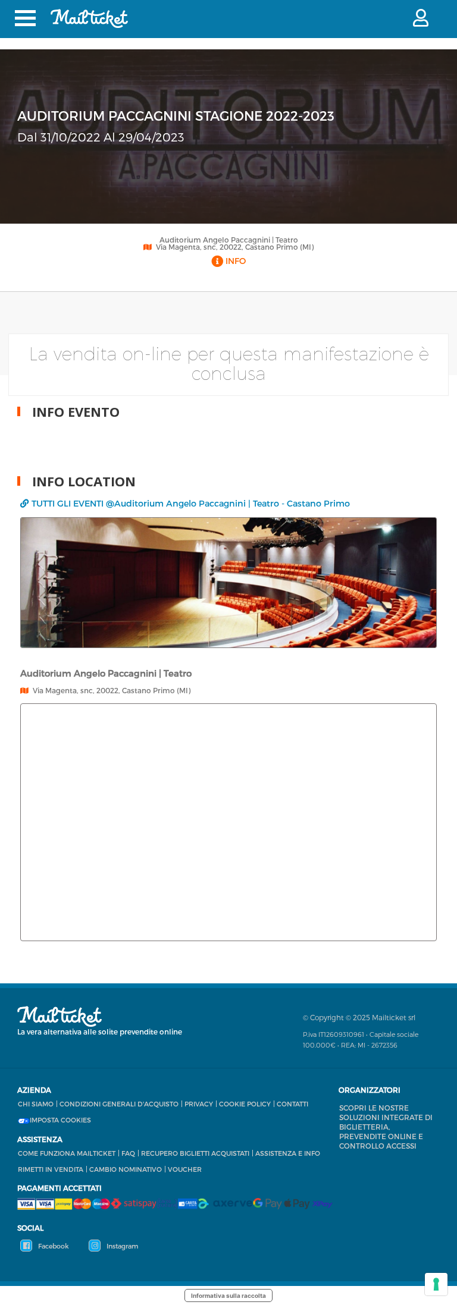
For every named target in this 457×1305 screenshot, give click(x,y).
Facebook (52, 1246)
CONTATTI (292, 1103)
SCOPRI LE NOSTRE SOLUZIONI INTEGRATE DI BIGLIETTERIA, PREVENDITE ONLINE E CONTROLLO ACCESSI (386, 1126)
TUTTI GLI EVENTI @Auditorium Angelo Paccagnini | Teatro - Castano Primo (191, 503)
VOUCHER (185, 1169)
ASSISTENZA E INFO (287, 1153)
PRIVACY (198, 1103)
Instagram (121, 1246)
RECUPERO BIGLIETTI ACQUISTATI (195, 1153)
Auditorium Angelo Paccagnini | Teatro (228, 239)
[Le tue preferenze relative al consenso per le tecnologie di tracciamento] (436, 1284)
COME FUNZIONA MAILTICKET (66, 1153)
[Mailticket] (89, 18)
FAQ (128, 1153)
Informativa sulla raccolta (228, 1295)
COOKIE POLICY (245, 1103)
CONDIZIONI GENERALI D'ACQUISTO (119, 1103)
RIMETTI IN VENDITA (50, 1169)
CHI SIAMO (36, 1103)
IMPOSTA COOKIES (60, 1120)
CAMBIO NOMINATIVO (125, 1169)
